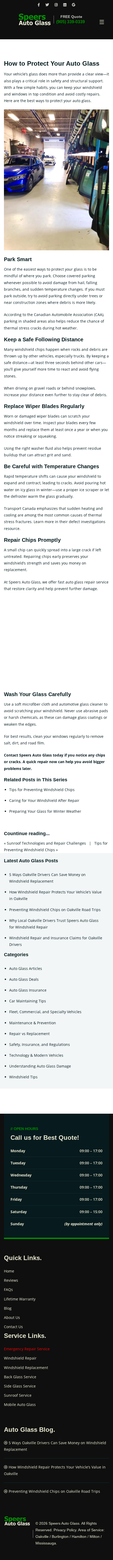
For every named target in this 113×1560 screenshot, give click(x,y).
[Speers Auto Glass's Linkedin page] (65, 4)
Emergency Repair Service (27, 1348)
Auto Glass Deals (24, 979)
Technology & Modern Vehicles (36, 1055)
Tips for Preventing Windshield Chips (42, 789)
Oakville (42, 1536)
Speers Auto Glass (64, 1523)
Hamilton (79, 1536)
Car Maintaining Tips (27, 1000)
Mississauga (45, 1543)
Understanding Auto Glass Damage (40, 1066)
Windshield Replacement (26, 1367)
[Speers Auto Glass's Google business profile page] (73, 4)
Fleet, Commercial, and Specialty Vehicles (45, 1011)
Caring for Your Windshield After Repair (44, 800)
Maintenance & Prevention (32, 1022)
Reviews (11, 1280)
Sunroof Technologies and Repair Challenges (46, 843)
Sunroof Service (18, 1395)
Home (9, 1271)
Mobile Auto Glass (20, 1404)
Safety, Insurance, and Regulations (39, 1044)
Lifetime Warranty (19, 1298)
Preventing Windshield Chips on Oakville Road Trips (55, 909)
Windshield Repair (20, 1358)
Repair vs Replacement (29, 1033)
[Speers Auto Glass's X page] (47, 4)
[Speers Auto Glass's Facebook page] (38, 4)
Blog (8, 1308)
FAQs (8, 1289)
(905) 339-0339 (70, 22)
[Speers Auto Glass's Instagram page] (56, 4)
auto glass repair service (87, 582)
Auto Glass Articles (25, 968)
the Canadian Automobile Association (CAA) (65, 314)
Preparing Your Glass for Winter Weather (45, 811)
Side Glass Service (20, 1386)
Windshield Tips (23, 1076)
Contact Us (13, 1326)
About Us (12, 1317)
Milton (95, 1536)
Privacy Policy (65, 1530)
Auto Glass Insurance (28, 990)
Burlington (60, 1536)
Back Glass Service (20, 1376)
